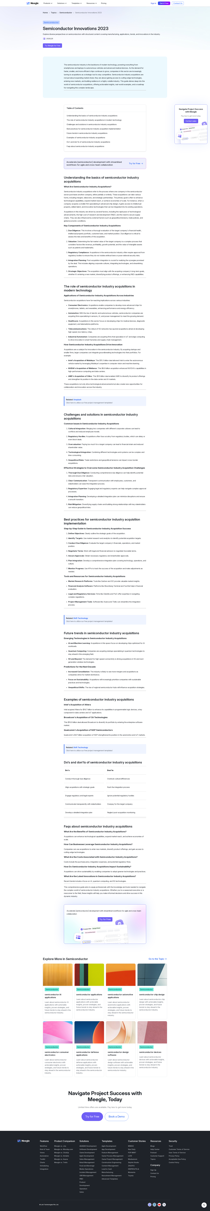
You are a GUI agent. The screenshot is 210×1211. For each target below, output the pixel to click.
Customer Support (157, 1156)
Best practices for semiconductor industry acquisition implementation (94, 129)
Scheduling (44, 1166)
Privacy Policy (174, 1156)
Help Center (154, 1149)
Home (45, 12)
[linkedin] (154, 1206)
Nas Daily (131, 1149)
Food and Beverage (87, 1166)
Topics (53, 12)
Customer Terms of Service (179, 1149)
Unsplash (77, 400)
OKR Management (86, 1176)
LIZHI (130, 1156)
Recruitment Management (112, 1176)
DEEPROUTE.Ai (133, 1169)
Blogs (152, 1146)
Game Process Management (112, 1156)
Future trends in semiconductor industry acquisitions (87, 133)
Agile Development (87, 1156)
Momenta (131, 1172)
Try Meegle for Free (52, 45)
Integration (44, 1169)
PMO (81, 1179)
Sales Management (87, 1159)
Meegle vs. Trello (60, 1162)
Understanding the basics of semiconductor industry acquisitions (92, 116)
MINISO (131, 1146)
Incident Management (88, 1172)
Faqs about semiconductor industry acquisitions (85, 146)
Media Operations (86, 1169)
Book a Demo (117, 1116)
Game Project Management (112, 1159)
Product (82, 1182)
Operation (83, 1189)
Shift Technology (80, 618)
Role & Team (45, 1149)
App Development (108, 1149)
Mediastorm (132, 1159)
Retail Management (87, 1162)
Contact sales (191, 121)
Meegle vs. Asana (61, 1159)
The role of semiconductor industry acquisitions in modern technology (94, 120)
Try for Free (105, 919)
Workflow (43, 1146)
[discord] (149, 1206)
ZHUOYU (131, 1166)
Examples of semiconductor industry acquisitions (86, 137)
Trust (171, 1146)
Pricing (103, 3)
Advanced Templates (110, 1179)
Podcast (153, 1153)
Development (85, 1185)
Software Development (88, 1149)
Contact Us (177, 3)
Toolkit (42, 1159)
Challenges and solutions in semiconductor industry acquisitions (92, 124)
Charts (42, 1162)
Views (42, 1153)
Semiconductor (66, 12)
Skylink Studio (133, 1162)
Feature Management (110, 1153)
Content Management (110, 1166)
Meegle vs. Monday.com (63, 1149)
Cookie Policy (174, 1162)
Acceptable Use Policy (177, 1159)
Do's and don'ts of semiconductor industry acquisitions (88, 142)
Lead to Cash (107, 1169)
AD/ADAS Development (88, 1146)
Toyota (130, 1176)
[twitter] (164, 1206)
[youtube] (159, 1206)
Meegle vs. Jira (60, 1146)
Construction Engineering (111, 1162)
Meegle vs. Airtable (61, 1156)
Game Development (87, 1153)
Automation (44, 1156)
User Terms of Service (177, 1153)
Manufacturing (107, 1172)
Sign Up (153, 1170)
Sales (82, 1192)
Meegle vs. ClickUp (61, 1153)
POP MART (132, 1153)
